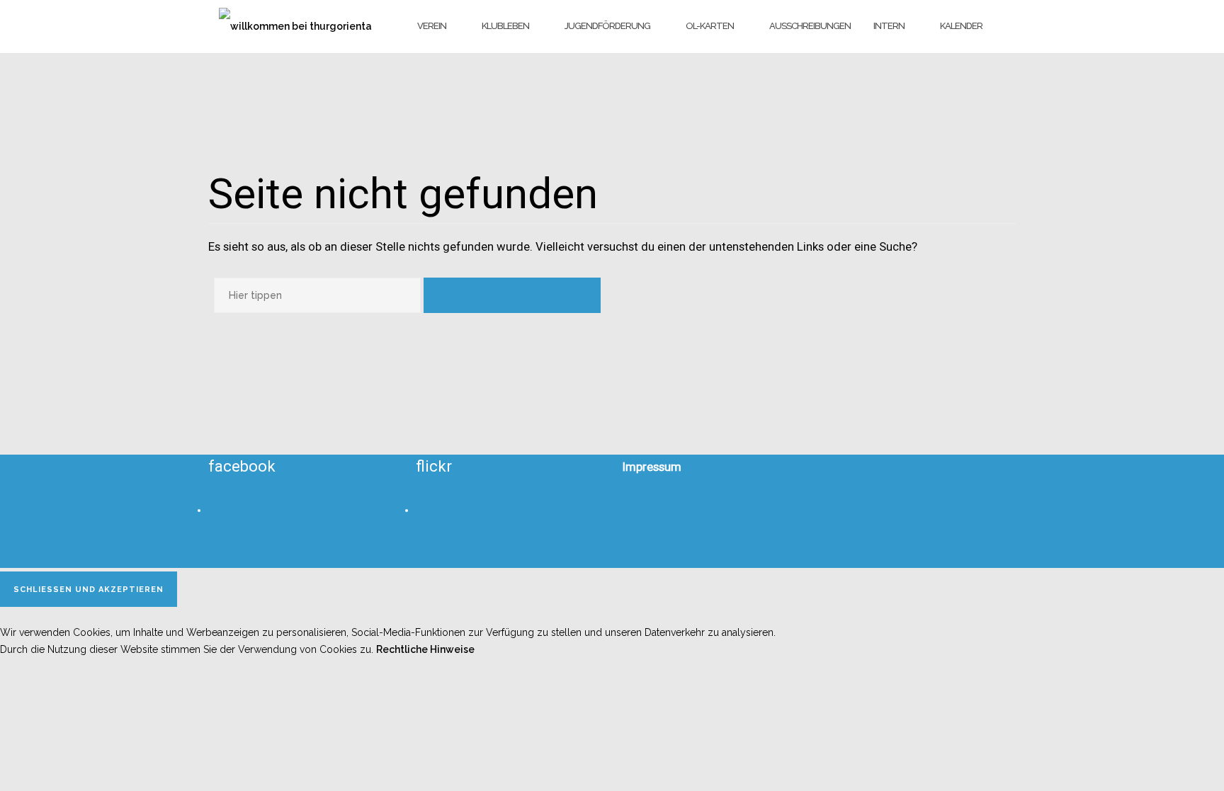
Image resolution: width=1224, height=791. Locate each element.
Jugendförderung (607, 26)
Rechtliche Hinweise (425, 649)
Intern (889, 26)
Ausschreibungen (810, 26)
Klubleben (505, 26)
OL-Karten (710, 26)
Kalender (961, 26)
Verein (431, 26)
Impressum (652, 467)
